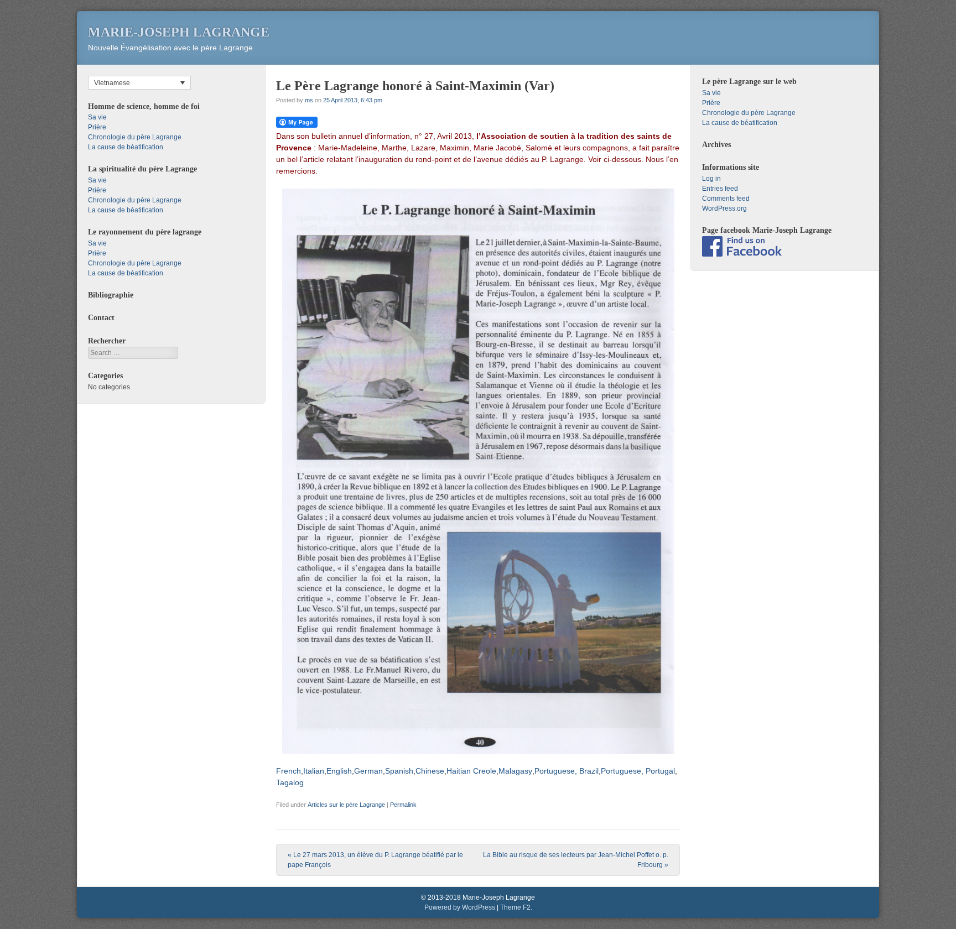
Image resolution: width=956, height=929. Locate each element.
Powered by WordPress (459, 907)
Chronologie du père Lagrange (134, 137)
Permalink (403, 804)
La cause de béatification (125, 147)
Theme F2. (516, 907)
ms (309, 100)
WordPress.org (724, 208)
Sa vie (97, 117)
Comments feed (726, 198)
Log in (711, 178)
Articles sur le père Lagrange (346, 804)
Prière (97, 127)
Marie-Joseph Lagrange (178, 32)
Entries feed (720, 188)
